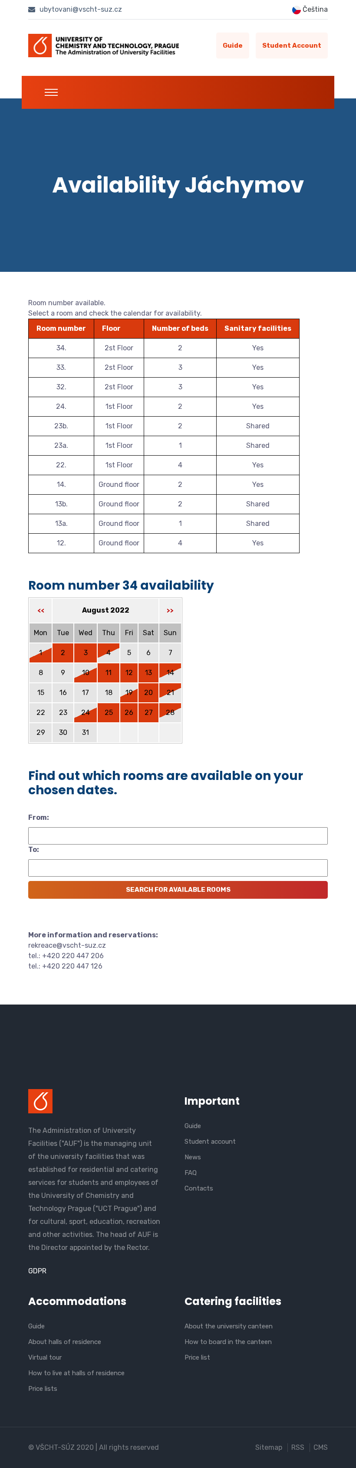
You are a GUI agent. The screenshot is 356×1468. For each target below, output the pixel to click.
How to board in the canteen (228, 1342)
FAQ (191, 1173)
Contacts (199, 1188)
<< (40, 610)
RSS (297, 1447)
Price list (197, 1357)
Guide (233, 45)
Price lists (42, 1389)
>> (170, 610)
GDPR (37, 1271)
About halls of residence (64, 1342)
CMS (320, 1447)
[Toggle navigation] (51, 92)
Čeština (314, 9)
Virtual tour (45, 1357)
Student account (291, 45)
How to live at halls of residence (76, 1373)
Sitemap (268, 1447)
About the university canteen (229, 1326)
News (193, 1157)
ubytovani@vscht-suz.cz (80, 9)
